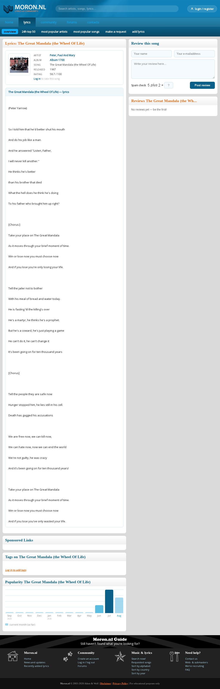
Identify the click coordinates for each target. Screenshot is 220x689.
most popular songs (86, 31)
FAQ (187, 669)
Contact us (191, 658)
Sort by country (140, 669)
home (9, 22)
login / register (204, 9)
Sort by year (138, 673)
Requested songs (141, 662)
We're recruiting (194, 666)
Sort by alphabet (140, 666)
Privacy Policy (120, 683)
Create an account (88, 658)
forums (72, 22)
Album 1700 (57, 60)
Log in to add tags (15, 570)
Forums (82, 666)
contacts (93, 22)
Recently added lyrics (36, 666)
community (49, 22)
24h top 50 (28, 31)
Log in (37, 78)
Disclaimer (105, 683)
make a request (115, 31)
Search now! (138, 658)
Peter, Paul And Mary (62, 55)
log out (91, 662)
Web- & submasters (196, 662)
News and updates (34, 662)
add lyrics (138, 31)
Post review (202, 85)
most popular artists (54, 31)
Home (27, 658)
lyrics (27, 22)
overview (10, 31)
